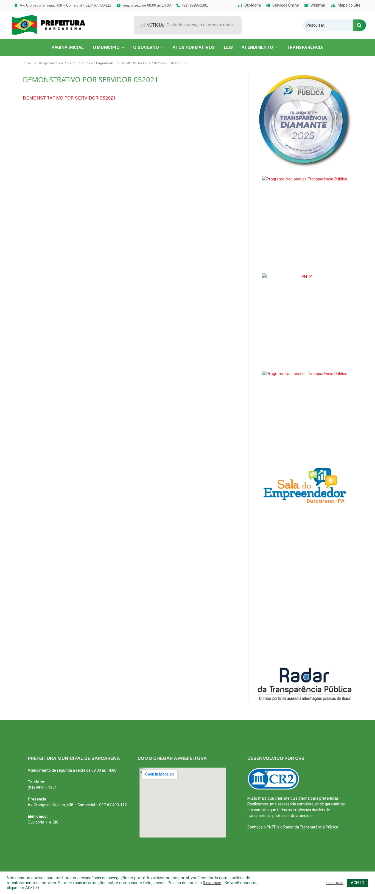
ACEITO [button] (357, 883)
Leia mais (212, 882)
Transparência (305, 47)
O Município (106, 47)
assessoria (287, 804)
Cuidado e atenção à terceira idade (200, 24)
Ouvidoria (36, 822)
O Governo (146, 47)
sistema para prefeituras (317, 798)
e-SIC (53, 822)
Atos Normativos (193, 47)
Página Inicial (68, 47)
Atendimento (257, 47)
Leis (228, 47)
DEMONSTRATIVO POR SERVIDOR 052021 (69, 98)
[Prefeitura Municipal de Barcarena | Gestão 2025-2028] (52, 25)
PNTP (271, 827)
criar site (282, 798)
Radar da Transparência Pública (310, 827)
